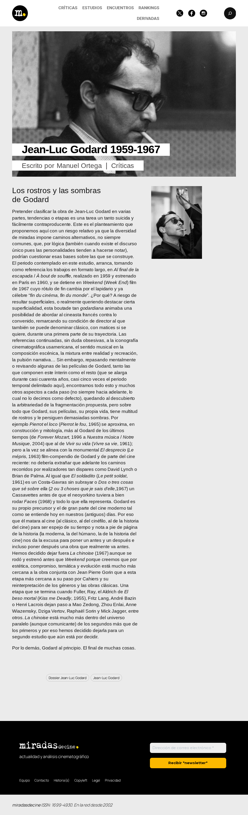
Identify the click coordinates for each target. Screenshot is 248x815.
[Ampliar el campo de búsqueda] (230, 13)
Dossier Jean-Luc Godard (68, 677)
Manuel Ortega (79, 165)
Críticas (122, 165)
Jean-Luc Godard (106, 677)
